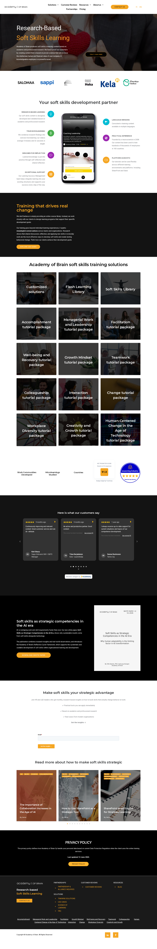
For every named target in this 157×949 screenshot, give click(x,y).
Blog (27, 774)
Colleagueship (124, 919)
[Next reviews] (137, 541)
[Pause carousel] (78, 569)
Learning (66, 776)
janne (24, 817)
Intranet (84, 774)
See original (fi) (51, 533)
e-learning (73, 774)
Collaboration (46, 774)
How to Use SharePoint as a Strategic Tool (78, 810)
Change (34, 774)
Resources (84, 5)
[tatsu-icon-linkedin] (108, 935)
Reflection (123, 776)
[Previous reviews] (20, 541)
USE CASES (62, 902)
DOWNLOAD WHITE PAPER (33, 655)
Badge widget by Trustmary (104, 481)
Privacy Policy (78, 864)
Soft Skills (109, 778)
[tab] (71, 566)
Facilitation (64, 919)
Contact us (24, 900)
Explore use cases (28, 247)
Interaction (72, 922)
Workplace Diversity (95, 922)
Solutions (52, 5)
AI (21, 774)
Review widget (72, 576)
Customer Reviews (69, 5)
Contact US (119, 7)
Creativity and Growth (115, 922)
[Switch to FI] (78, 943)
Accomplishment (23, 919)
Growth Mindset (78, 919)
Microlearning (78, 776)
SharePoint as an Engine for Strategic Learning (118, 810)
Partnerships (71, 9)
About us (97, 5)
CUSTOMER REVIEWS (93, 887)
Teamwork (112, 919)
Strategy (119, 778)
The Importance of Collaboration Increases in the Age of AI (35, 808)
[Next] (145, 797)
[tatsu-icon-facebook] (115, 935)
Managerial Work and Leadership (45, 919)
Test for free (96, 54)
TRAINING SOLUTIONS (66, 899)
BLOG (120, 887)
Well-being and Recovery (96, 919)
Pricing (83, 9)
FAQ (59, 911)
